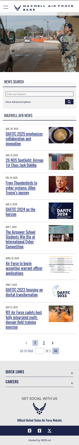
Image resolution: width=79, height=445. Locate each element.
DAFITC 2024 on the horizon (20, 211)
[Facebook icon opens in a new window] (29, 430)
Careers (12, 381)
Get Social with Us (39, 399)
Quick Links (15, 371)
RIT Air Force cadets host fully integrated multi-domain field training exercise (24, 319)
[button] (6, 8)
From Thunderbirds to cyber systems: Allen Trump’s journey (21, 187)
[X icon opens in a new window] (49, 430)
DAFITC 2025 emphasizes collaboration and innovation (24, 138)
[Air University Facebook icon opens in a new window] (39, 430)
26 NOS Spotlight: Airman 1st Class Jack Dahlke (24, 162)
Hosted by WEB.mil (39, 440)
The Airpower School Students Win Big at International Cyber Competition (20, 239)
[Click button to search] (69, 101)
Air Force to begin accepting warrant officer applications (24, 268)
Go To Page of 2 (35, 351)
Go (55, 351)
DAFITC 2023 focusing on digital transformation (24, 292)
